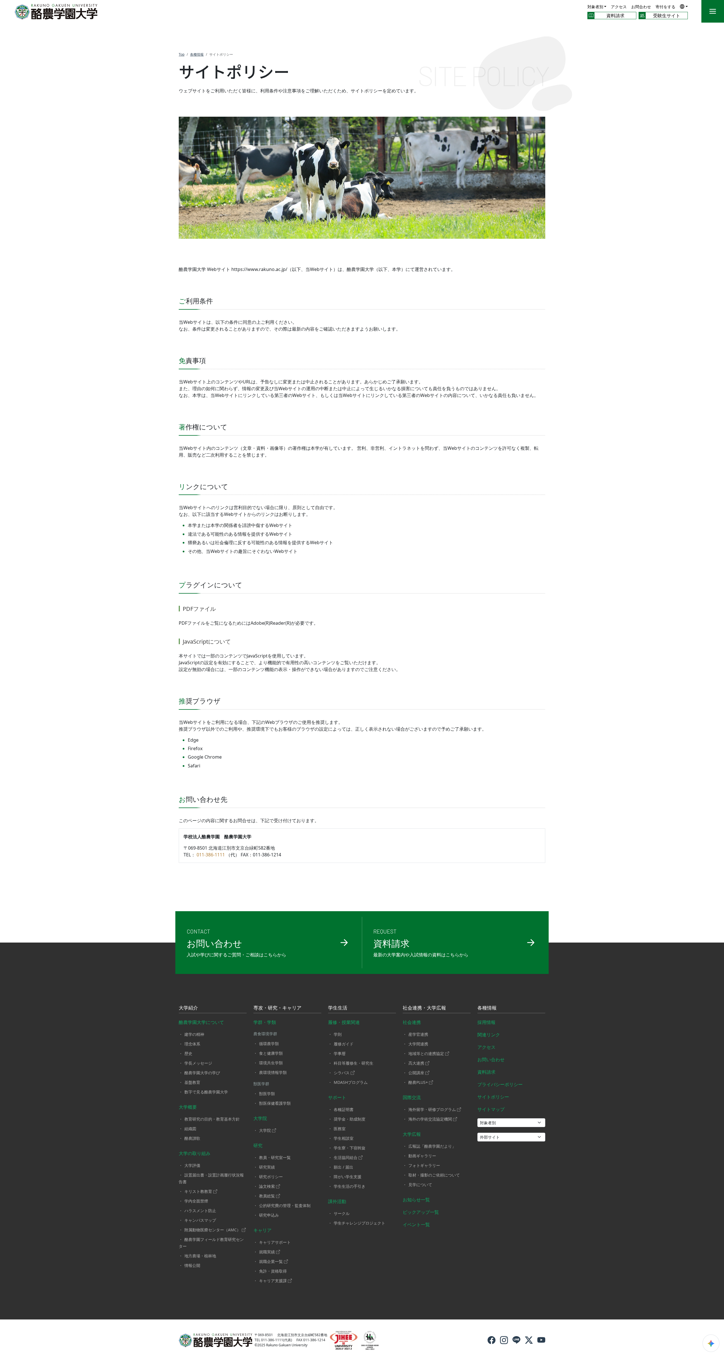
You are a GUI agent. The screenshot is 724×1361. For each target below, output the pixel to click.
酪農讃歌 (192, 1138)
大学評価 (192, 1165)
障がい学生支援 (347, 1176)
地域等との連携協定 (426, 1053)
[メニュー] (712, 11)
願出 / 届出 (343, 1167)
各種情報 (487, 1008)
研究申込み (269, 1215)
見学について (420, 1184)
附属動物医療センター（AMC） (212, 1229)
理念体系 (192, 1044)
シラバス (342, 1072)
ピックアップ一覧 (421, 1212)
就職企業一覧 (271, 1261)
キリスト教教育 (198, 1191)
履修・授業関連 (344, 1022)
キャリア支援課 (273, 1280)
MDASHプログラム (351, 1082)
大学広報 (412, 1134)
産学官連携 (418, 1034)
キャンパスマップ (200, 1220)
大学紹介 (188, 1008)
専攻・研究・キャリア (277, 1008)
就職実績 (267, 1251)
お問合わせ (641, 6)
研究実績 (267, 1167)
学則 (338, 1034)
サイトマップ (491, 1109)
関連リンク (488, 1035)
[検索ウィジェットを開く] (711, 1343)
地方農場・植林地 (200, 1255)
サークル (342, 1213)
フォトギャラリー (424, 1165)
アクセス (619, 6)
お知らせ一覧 (416, 1200)
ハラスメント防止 (200, 1210)
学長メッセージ (198, 1063)
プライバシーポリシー (500, 1084)
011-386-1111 (211, 855)
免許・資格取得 (273, 1271)
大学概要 (188, 1107)
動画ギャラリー (422, 1155)
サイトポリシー (493, 1097)
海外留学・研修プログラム (432, 1109)
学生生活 (337, 1008)
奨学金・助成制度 (349, 1119)
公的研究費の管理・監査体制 (285, 1205)
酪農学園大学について (201, 1022)
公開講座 (416, 1072)
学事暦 (340, 1053)
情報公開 (192, 1265)
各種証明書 (344, 1109)
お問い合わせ (491, 1059)
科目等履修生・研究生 (353, 1063)
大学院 (260, 1118)
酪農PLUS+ (418, 1082)
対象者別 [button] (595, 6)
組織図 (190, 1128)
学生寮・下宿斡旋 (349, 1148)
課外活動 (337, 1201)
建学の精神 (194, 1034)
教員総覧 (267, 1196)
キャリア (262, 1230)
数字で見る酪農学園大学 (206, 1092)
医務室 (340, 1128)
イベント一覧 (416, 1224)
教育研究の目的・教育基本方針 (212, 1119)
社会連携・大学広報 (424, 1008)
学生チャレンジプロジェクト (359, 1223)
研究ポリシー (271, 1176)
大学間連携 (418, 1044)
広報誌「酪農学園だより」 (432, 1146)
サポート (337, 1097)
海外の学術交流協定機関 (430, 1119)
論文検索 (267, 1186)
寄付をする (665, 6)
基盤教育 (192, 1082)
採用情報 (486, 1022)
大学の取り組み (194, 1153)
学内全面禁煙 (196, 1201)
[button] (684, 6)
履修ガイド (344, 1044)
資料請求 (486, 1072)
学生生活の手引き (349, 1186)
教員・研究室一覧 (275, 1157)
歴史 (188, 1053)
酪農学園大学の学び (202, 1072)
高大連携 (416, 1063)
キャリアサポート (275, 1242)
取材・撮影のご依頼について (434, 1175)
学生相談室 (344, 1138)
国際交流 (412, 1097)
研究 (257, 1145)
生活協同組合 (345, 1157)
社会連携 (412, 1022)
